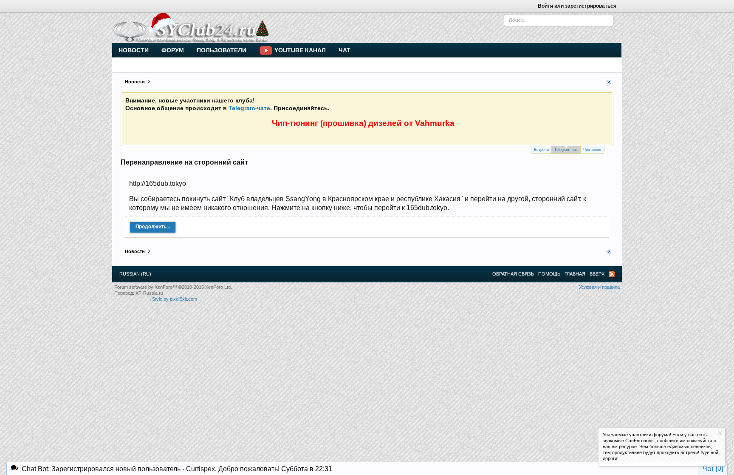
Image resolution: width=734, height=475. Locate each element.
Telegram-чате (249, 108)
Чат (344, 50)
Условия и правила (599, 287)
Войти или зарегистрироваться (577, 6)
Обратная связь (513, 273)
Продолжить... (153, 227)
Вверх (597, 273)
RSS (612, 274)
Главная (575, 273)
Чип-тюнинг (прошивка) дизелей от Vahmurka (363, 123)
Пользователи (221, 50)
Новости (134, 50)
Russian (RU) (135, 273)
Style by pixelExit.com (174, 298)
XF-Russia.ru (149, 293)
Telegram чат (566, 150)
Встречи (541, 150)
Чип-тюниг (592, 150)
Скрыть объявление (720, 433)
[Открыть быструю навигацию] (608, 82)
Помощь (549, 273)
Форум (172, 50)
